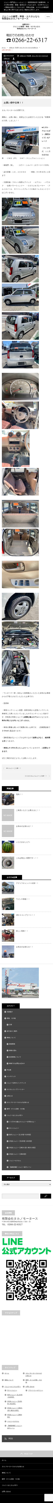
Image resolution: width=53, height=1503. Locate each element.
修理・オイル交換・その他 (16, 1109)
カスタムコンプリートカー (16, 1089)
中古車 (17, 47)
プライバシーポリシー (35, 1390)
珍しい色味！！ (22, 931)
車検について (11, 1037)
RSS (11, 1439)
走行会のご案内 (12, 1031)
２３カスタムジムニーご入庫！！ (36, 776)
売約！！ (19, 794)
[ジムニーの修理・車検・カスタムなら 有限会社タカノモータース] (22, 17)
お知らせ (11, 47)
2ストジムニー (14, 1128)
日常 (10, 1024)
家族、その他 (11, 1018)
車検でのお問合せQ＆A (17, 1063)
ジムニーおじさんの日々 (15, 1115)
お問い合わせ (30, 1386)
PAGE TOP (28, 1454)
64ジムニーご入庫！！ (13, 768)
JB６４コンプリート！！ (25, 915)
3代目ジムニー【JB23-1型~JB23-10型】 (22, 1147)
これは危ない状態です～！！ (27, 858)
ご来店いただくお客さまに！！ (28, 810)
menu (48, 16)
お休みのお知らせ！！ (24, 826)
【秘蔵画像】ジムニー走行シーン (20, 1167)
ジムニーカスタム (15, 1160)
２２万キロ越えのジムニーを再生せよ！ (22, 1122)
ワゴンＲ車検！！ (23, 899)
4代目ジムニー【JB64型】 (18, 1154)
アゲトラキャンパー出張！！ (27, 883)
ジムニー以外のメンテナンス (16, 1083)
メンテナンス (11, 1076)
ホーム (7, 1373)
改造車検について (15, 1057)
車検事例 (12, 1044)
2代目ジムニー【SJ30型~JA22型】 (21, 1141)
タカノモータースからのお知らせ (28, 47)
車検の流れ (13, 1050)
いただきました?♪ (23, 842)
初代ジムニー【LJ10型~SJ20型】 (20, 1135)
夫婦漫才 (10, 1012)
